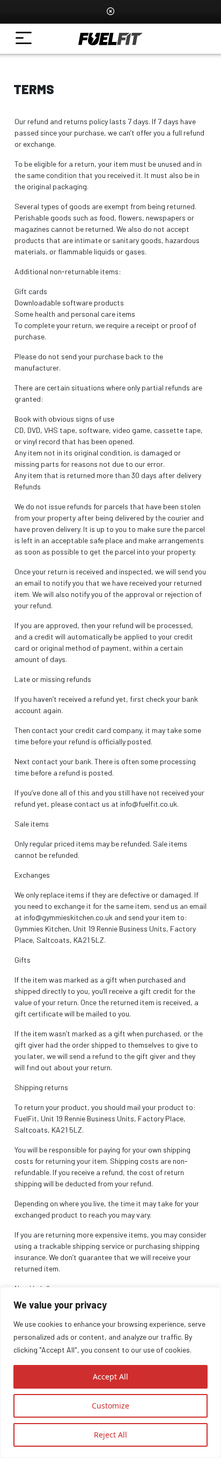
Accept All (110, 1376)
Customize (110, 1405)
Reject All (110, 1434)
